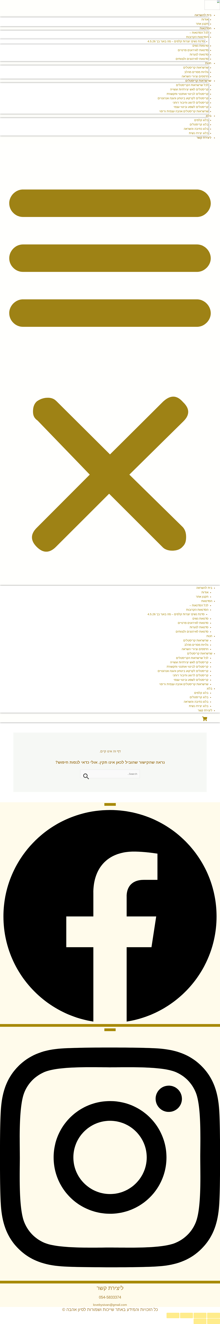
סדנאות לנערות (199, 54)
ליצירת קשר (203, 137)
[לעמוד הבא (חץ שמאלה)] (200, 1321)
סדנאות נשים (200, 45)
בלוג (208, 115)
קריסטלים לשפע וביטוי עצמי (191, 107)
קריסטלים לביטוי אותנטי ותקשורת (187, 94)
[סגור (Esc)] (173, 1315)
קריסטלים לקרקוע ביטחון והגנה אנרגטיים (183, 98)
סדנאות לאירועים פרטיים (193, 50)
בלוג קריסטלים (199, 124)
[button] (110, 365)
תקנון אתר (202, 596)
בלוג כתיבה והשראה (196, 128)
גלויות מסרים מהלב (196, 72)
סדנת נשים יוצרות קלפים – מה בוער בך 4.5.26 (176, 41)
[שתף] (186, 1315)
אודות (204, 19)
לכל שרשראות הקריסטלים (192, 85)
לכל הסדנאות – (199, 32)
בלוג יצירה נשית (198, 706)
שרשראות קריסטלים (195, 67)
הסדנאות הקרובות (197, 37)
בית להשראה (203, 15)
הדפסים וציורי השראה (195, 649)
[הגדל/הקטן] (213, 1315)
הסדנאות (205, 28)
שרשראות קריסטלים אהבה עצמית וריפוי (183, 111)
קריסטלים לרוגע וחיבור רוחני (190, 102)
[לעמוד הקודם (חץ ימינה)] (213, 1321)
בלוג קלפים (201, 120)
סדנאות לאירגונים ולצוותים (192, 58)
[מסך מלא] (200, 1315)
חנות (208, 63)
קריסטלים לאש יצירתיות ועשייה (189, 89)
